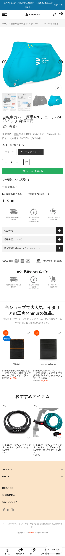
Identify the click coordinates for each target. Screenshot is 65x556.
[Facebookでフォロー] (3, 510)
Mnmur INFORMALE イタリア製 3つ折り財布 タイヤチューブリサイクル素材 (16, 373)
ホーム (5, 24)
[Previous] (4, 62)
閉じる (59, 5)
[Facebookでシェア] (3, 200)
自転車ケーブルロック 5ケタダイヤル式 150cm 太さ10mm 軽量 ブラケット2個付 (47, 448)
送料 (16, 134)
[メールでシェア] (12, 200)
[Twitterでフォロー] (8, 510)
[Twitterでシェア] (7, 200)
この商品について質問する (15, 179)
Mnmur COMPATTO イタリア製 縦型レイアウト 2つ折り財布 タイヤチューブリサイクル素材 (48, 374)
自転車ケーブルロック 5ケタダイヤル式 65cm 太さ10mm (16, 447)
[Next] (60, 62)
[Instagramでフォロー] (12, 510)
